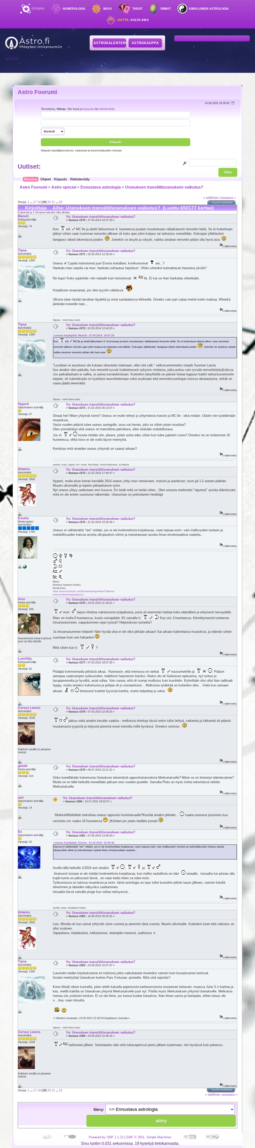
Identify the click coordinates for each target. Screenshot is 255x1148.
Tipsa (22, 250)
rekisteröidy (107, 108)
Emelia (23, 518)
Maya (107, 8)
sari (21, 797)
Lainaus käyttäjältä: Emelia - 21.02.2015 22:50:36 (84, 842)
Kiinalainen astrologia (209, 8)
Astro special (63, 187)
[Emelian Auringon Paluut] (25, 567)
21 (53, 202)
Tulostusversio (222, 203)
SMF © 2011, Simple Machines (148, 1137)
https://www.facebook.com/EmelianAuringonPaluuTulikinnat (83, 591)
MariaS (23, 216)
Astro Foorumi (37, 92)
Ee (20, 832)
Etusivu (38, 8)
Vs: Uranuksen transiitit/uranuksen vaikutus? (100, 216)
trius (21, 599)
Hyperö (23, 404)
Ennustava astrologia (100, 187)
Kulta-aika (133, 20)
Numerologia (74, 8)
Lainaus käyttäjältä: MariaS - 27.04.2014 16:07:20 (84, 335)
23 (60, 202)
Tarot (137, 8)
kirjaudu (88, 108)
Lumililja (25, 658)
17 (35, 202)
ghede (22, 766)
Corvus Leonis (29, 708)
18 (39, 202)
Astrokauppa (145, 43)
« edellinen (211, 198)
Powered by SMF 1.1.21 (106, 1137)
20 (49, 202)
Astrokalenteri (110, 43)
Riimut (166, 8)
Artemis (24, 469)
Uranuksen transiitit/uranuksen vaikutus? (164, 187)
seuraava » (228, 198)
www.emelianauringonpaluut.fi (68, 594)
